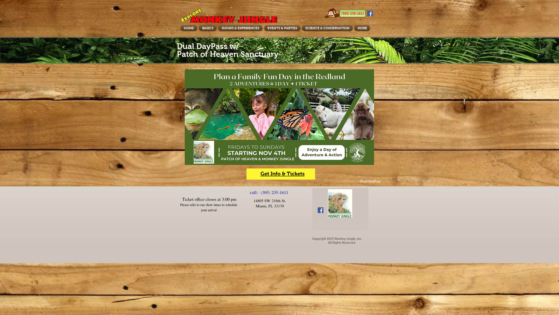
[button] (352, 13)
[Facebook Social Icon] (370, 13)
